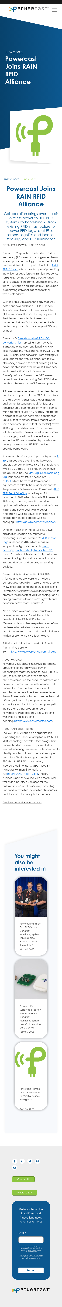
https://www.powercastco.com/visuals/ (32, 651)
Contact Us (23, 1179)
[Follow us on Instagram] (39, 1162)
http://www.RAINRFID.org (22, 773)
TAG (8, 481)
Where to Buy (24, 1192)
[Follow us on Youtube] (16, 1168)
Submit (31, 1270)
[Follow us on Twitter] (31, 1162)
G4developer (11, 179)
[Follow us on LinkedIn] (23, 1162)
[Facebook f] (16, 1162)
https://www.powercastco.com (33, 720)
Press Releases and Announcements (22, 802)
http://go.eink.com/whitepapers (35, 522)
